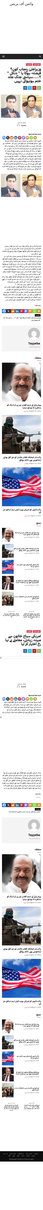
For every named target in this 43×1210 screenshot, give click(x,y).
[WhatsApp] (39, 88)
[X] (8, 137)
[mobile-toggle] (3, 56)
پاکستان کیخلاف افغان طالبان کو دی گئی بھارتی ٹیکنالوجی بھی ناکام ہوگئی (22, 459)
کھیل (18, 1155)
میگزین (28, 1155)
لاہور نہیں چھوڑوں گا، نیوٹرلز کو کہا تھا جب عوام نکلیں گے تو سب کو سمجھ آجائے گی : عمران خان (31, 616)
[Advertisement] (21, 31)
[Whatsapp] (31, 137)
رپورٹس (26, 463)
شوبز (13, 1155)
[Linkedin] (15, 137)
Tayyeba (23, 125)
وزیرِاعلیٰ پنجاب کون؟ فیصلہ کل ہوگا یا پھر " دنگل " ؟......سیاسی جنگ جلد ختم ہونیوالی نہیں (22, 319)
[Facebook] (25, 88)
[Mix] (27, 137)
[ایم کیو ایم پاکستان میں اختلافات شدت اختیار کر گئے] (8, 599)
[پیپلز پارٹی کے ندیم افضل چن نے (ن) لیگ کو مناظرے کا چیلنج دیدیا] (21, 382)
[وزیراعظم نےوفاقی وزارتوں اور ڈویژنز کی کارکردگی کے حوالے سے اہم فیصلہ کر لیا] (8, 583)
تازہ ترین (26, 411)
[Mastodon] (23, 137)
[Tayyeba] (18, 125)
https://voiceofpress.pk (34, 347)
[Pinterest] (34, 88)
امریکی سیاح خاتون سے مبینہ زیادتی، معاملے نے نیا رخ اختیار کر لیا (11, 615)
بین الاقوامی (21, 1153)
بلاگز (9, 1155)
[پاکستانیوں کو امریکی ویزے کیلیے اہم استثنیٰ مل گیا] (21, 486)
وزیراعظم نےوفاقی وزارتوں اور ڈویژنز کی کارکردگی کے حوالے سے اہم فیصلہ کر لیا (27, 581)
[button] (40, 56)
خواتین (33, 1155)
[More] (35, 137)
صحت (22, 1155)
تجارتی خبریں (29, 1153)
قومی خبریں (36, 64)
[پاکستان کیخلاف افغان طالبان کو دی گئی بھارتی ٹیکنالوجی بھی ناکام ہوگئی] (21, 434)
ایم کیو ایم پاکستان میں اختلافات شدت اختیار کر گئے (26, 598)
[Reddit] (12, 137)
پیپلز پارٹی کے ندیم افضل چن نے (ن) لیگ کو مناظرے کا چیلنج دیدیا (24, 406)
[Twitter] (30, 88)
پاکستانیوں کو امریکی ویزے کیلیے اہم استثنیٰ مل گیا (22, 511)
